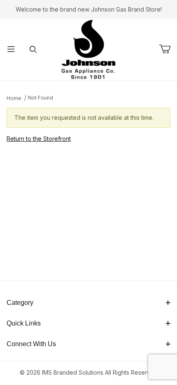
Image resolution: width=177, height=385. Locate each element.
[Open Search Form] (33, 50)
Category (20, 302)
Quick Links (24, 323)
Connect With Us (31, 343)
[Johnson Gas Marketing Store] (88, 48)
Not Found (40, 98)
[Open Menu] (11, 50)
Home (14, 98)
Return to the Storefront (39, 138)
